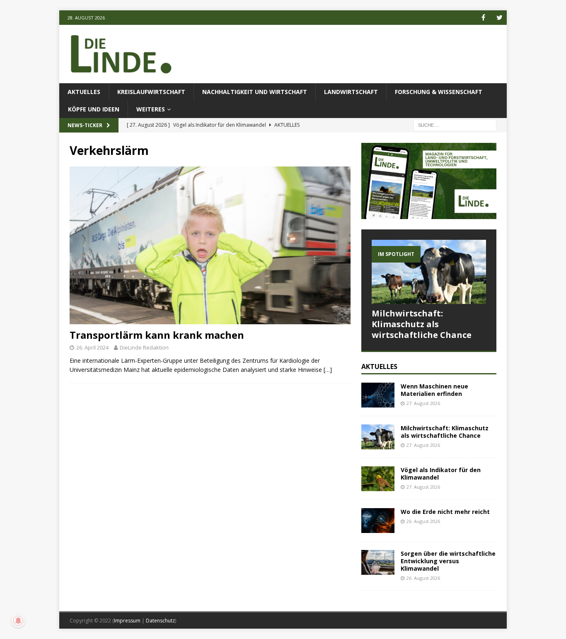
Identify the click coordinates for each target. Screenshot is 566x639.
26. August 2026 (423, 521)
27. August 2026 (423, 403)
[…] (328, 370)
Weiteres (150, 109)
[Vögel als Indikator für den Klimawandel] (377, 478)
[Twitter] (499, 17)
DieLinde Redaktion (144, 347)
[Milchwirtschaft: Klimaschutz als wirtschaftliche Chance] (429, 272)
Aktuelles (84, 92)
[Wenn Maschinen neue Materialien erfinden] (377, 395)
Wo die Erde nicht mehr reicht (445, 512)
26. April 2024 (92, 347)
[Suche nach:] (455, 125)
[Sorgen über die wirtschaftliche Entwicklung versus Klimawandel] (377, 562)
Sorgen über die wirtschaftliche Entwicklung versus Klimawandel (448, 561)
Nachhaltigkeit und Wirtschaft (254, 92)
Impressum (127, 620)
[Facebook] (483, 17)
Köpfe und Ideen (93, 109)
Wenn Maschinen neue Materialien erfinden (434, 390)
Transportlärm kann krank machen (157, 335)
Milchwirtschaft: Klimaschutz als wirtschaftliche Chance (422, 324)
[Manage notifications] (18, 620)
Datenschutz (160, 620)
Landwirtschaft (351, 92)
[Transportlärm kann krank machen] (210, 245)
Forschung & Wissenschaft (438, 92)
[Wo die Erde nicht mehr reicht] (377, 520)
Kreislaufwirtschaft (151, 92)
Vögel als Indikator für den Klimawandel (441, 473)
